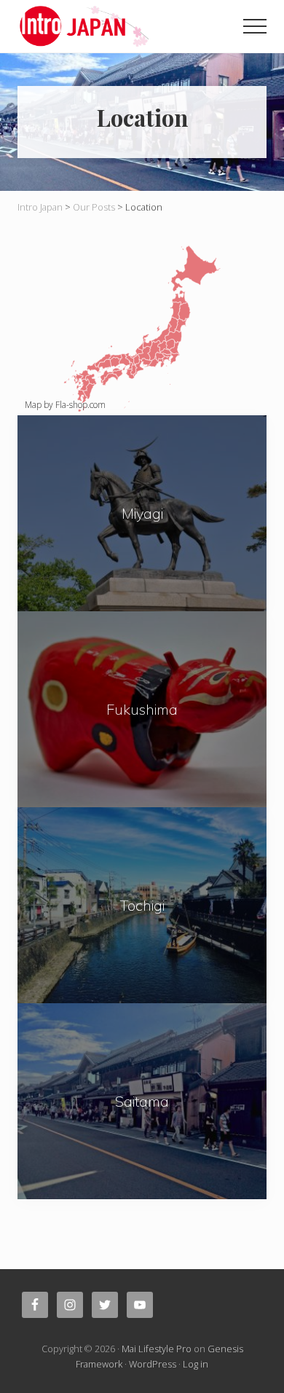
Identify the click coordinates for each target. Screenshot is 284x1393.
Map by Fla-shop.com (65, 405)
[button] (255, 26)
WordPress (152, 1363)
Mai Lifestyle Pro (157, 1348)
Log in (195, 1363)
